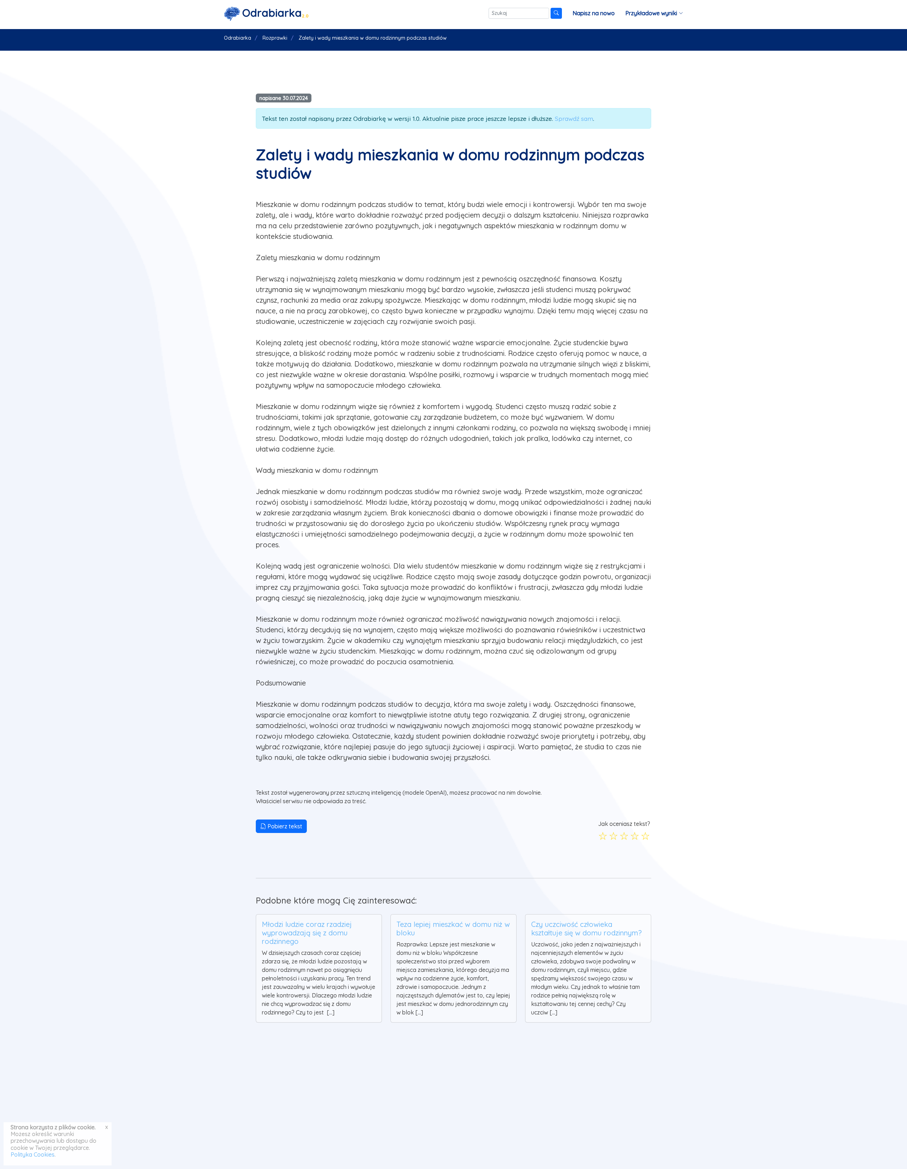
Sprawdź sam (574, 118)
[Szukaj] (556, 13)
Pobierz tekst (284, 826)
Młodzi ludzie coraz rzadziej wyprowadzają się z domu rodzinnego (307, 933)
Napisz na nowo (594, 13)
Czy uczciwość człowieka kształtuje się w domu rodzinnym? (586, 928)
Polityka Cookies (33, 1154)
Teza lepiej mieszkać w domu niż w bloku (453, 928)
